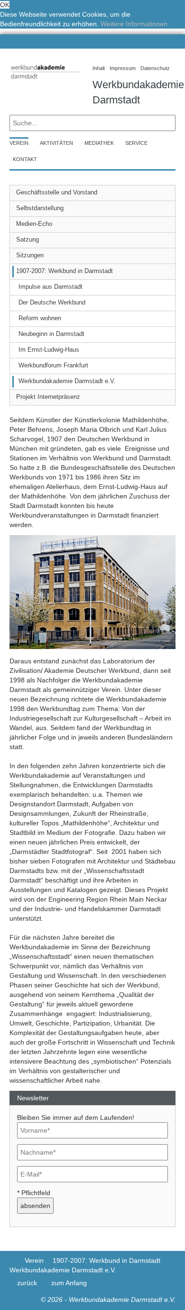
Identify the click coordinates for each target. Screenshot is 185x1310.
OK (4, 5)
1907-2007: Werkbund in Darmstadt (106, 1260)
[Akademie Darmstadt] (12, 1260)
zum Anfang (69, 1283)
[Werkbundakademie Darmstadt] (43, 80)
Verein (34, 1260)
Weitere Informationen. (135, 24)
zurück (27, 1283)
